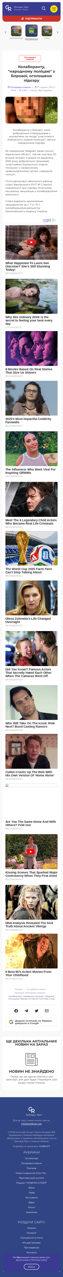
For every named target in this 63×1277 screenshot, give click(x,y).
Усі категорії (31, 1158)
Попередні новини (30, 58)
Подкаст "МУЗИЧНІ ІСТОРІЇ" (31, 1183)
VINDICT (44, 1146)
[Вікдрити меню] (54, 9)
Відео (32, 1202)
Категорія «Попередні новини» (30, 993)
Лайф (31, 1192)
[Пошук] (43, 9)
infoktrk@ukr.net (31, 1123)
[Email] (47, 1011)
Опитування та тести (31, 1237)
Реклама (31, 1168)
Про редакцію (31, 1247)
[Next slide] (58, 32)
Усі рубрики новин (36, 989)
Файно (31, 1266)
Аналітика (31, 1212)
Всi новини (32, 1197)
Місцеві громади (31, 1242)
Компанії (31, 1233)
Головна (19, 989)
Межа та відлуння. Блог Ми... (31, 1173)
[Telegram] (26, 1011)
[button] (16, 1011)
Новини (31, 1228)
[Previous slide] (5, 32)
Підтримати (33, 18)
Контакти (31, 1252)
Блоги (31, 1207)
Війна (32, 1187)
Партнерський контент (31, 1178)
